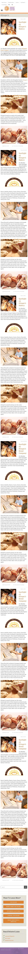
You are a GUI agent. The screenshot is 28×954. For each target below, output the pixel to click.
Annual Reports (9, 936)
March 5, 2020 (23, 588)
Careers (17, 2)
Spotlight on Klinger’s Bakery (22, 25)
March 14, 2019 (23, 736)
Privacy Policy (8, 949)
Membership (11, 2)
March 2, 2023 (23, 295)
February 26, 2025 (24, 150)
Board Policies (9, 940)
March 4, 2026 (23, 19)
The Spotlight (20, 145)
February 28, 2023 (24, 441)
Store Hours (4, 2)
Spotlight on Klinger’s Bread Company (22, 448)
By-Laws (7, 938)
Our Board (23, 2)
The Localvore (15, 145)
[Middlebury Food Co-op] (9, 6)
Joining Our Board (13, 915)
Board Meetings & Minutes (13, 920)
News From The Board (13, 906)
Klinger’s (25, 80)
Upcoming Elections (13, 911)
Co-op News (4, 4)
